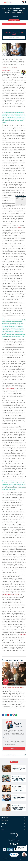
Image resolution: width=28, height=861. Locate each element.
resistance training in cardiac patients (10, 594)
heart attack (23, 634)
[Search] (25, 755)
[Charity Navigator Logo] (10, 849)
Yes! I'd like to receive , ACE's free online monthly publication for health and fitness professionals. (14, 742)
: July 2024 (14, 20)
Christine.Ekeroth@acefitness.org (9, 67)
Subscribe (13, 748)
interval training (10, 346)
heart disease (10, 388)
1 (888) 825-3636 (14, 841)
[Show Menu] (1, 2)
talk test (20, 227)
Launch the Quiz (13, 37)
